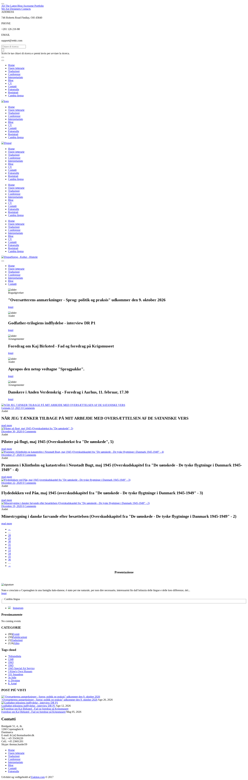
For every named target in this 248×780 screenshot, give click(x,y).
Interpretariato (15, 77)
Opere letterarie (16, 68)
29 (9, 538)
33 (9, 550)
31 (9, 544)
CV (10, 83)
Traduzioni (14, 71)
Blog (10, 80)
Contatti (12, 86)
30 (9, 541)
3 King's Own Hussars (20, 671)
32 (9, 547)
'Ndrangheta (14, 656)
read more (6, 425)
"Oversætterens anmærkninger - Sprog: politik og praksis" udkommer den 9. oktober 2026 (49, 699)
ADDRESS (7, 11)
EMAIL (5, 34)
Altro (16, 643)
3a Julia (12, 677)
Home (11, 65)
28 (9, 535)
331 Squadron (15, 674)
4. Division (14, 680)
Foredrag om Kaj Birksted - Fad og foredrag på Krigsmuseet (33, 711)
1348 (10, 659)
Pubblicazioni (19, 637)
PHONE (6, 23)
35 (9, 556)
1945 (10, 665)
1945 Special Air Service (21, 668)
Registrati (13, 92)
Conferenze (14, 74)
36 (9, 559)
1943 (10, 662)
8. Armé (12, 683)
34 (9, 553)
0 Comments (28, 408)
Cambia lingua (16, 95)
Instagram (18, 608)
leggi (10, 307)
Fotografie (13, 89)
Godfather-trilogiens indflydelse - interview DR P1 (28, 705)
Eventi (15, 634)
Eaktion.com (38, 777)
